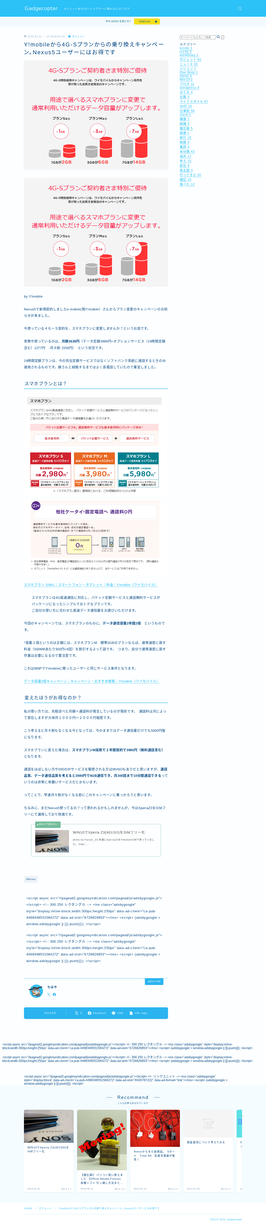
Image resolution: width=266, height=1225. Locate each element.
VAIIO (186, 76)
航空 (184, 165)
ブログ (187, 84)
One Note (189, 72)
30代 (186, 106)
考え (185, 161)
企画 (184, 97)
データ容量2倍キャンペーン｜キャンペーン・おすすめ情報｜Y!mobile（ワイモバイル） (92, 681)
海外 (185, 156)
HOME (28, 1208)
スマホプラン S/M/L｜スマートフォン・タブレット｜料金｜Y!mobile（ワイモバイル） (91, 585)
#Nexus (31, 879)
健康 (184, 119)
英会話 (186, 170)
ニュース (189, 64)
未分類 (187, 151)
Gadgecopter (41, 8)
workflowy (189, 55)
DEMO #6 (144, 21)
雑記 (185, 179)
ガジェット (78, 36)
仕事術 (187, 111)
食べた (187, 184)
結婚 (184, 123)
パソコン (188, 69)
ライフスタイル (194, 101)
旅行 (185, 137)
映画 (184, 142)
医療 (184, 133)
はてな (186, 92)
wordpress (189, 87)
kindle (186, 48)
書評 (184, 147)
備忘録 (186, 128)
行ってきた (190, 175)
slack (185, 114)
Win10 (186, 79)
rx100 (186, 51)
